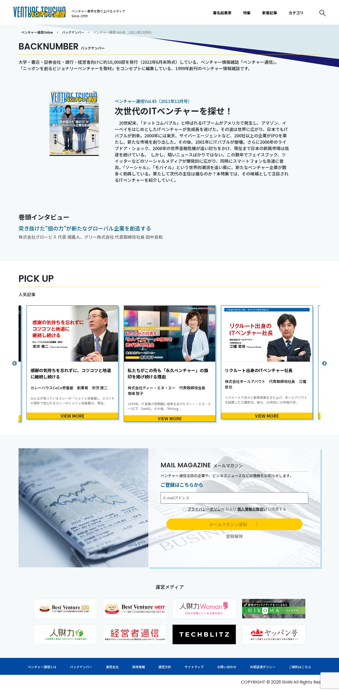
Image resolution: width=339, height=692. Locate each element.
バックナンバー (73, 32)
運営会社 (112, 666)
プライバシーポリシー (206, 509)
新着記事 (269, 12)
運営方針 (164, 666)
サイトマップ (194, 666)
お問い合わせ (226, 666)
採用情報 (138, 666)
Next (324, 363)
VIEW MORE (72, 416)
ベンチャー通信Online (37, 32)
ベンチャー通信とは (42, 666)
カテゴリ (296, 12)
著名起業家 (222, 12)
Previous (14, 363)
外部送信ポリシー (262, 666)
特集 (247, 12)
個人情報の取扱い (252, 509)
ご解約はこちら (300, 666)
